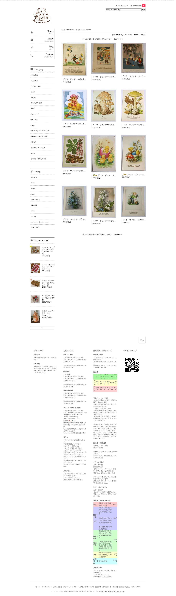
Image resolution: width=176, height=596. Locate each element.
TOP (63, 29)
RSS (132, 587)
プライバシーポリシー (70, 587)
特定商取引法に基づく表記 (121, 587)
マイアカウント (123, 5)
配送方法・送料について (103, 587)
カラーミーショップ (56, 591)
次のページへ (118, 39)
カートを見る (138, 5)
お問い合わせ (57, 587)
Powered (98, 591)
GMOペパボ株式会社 (79, 591)
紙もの (78, 29)
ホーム (38, 587)
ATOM (138, 587)
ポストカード (87, 29)
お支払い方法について (86, 587)
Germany (70, 29)
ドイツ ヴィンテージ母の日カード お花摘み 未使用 (144, 220)
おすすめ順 (128, 34)
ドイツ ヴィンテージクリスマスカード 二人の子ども (115, 77)
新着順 (143, 34)
